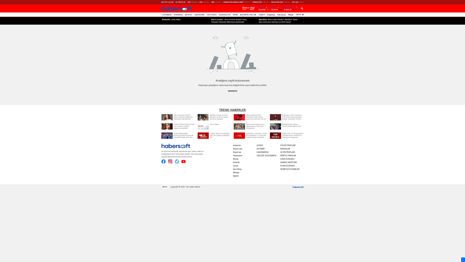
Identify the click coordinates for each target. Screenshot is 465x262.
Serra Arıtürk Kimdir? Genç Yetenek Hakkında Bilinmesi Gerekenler (229, 20)
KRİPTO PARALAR (288, 155)
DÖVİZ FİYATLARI (287, 145)
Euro (275, 7)
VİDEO (262, 15)
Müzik (290, 15)
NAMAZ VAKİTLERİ (288, 162)
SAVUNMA (212, 15)
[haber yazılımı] (298, 186)
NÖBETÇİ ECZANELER (289, 169)
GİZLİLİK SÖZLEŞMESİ (266, 155)
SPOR (235, 15)
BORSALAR (285, 148)
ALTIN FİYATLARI (287, 152)
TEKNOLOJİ (224, 15)
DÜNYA (188, 15)
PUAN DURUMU (287, 165)
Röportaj (271, 15)
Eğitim (236, 176)
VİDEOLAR (182, 2)
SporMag (237, 169)
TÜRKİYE (178, 15)
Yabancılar (237, 148)
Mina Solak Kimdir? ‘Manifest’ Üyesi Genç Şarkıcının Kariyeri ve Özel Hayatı (278, 20)
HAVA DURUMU (287, 159)
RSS (165, 187)
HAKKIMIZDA (263, 152)
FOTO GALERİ (168, 2)
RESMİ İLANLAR (248, 15)
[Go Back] (463, 259)
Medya (236, 172)
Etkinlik (236, 162)
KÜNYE (260, 145)
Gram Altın (290, 7)
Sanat (235, 165)
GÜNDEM (166, 15)
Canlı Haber (171, 19)
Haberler (237, 145)
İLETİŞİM (261, 148)
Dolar (262, 7)
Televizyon (281, 15)
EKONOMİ (199, 15)
